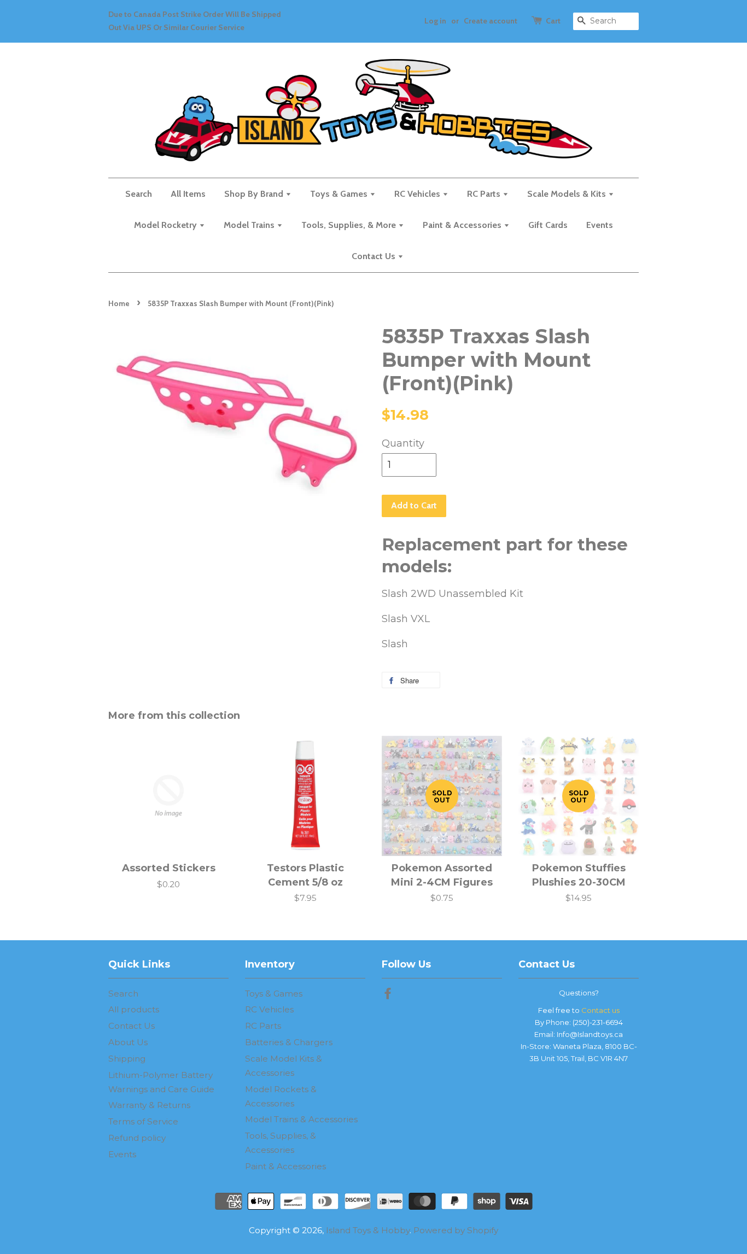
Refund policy (137, 1138)
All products (133, 1009)
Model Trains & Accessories (301, 1119)
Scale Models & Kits (567, 194)
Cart (553, 21)
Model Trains (250, 225)
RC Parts (485, 194)
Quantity (403, 443)
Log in (435, 21)
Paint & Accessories (463, 225)
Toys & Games (340, 194)
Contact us (600, 1010)
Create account (490, 21)
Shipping (126, 1058)
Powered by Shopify (455, 1230)
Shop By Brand (254, 194)
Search (138, 194)
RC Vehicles (418, 194)
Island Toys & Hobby (368, 1230)
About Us (128, 1042)
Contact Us (375, 256)
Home (119, 303)
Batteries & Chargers (288, 1042)
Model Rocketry (166, 225)
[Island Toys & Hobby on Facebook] (388, 995)
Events (599, 225)
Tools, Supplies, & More (349, 225)
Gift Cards (548, 225)
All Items (188, 194)
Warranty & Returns (149, 1105)
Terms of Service (143, 1121)
